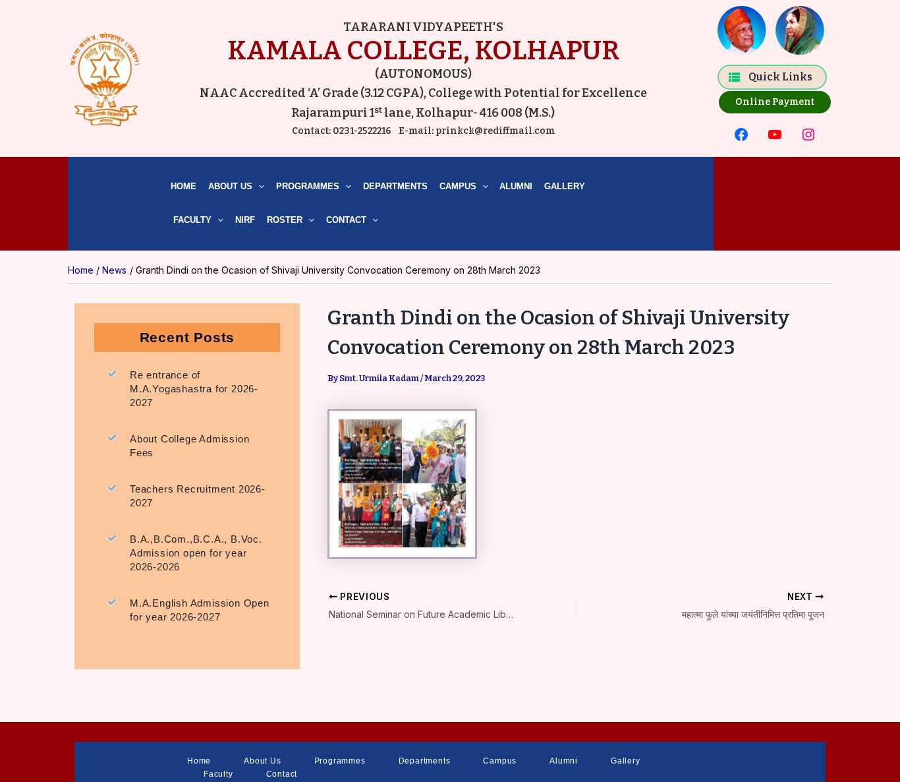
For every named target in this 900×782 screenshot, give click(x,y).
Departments (395, 186)
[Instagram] (808, 134)
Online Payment (774, 101)
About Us (230, 186)
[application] (258, 187)
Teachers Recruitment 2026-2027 (198, 495)
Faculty (191, 220)
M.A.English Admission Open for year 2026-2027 (199, 609)
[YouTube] (775, 134)
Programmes (307, 186)
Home (183, 186)
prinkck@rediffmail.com (494, 130)
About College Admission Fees (189, 445)
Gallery (564, 186)
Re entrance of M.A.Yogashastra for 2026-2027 (194, 388)
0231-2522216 (362, 130)
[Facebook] (741, 134)
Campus (457, 186)
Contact (346, 220)
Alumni (515, 186)
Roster (284, 220)
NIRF (245, 220)
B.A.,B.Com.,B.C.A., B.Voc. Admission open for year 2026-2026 (196, 552)
